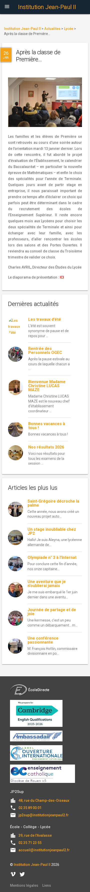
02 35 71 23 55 (30, 843)
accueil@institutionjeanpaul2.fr (44, 850)
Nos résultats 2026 (46, 447)
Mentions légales (24, 885)
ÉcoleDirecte (38, 690)
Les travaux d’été (44, 319)
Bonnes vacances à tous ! (46, 425)
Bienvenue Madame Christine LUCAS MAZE (47, 385)
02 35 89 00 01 (30, 808)
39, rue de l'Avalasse (35, 835)
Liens (46, 885)
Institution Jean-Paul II (32, 865)
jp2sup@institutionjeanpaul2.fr (43, 815)
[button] (7, 7)
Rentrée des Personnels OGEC (45, 350)
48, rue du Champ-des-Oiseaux (43, 800)
